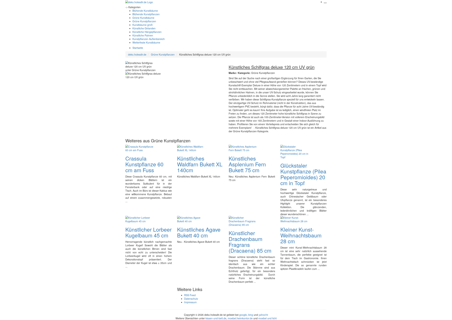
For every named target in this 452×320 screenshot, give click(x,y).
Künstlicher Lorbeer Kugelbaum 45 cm (148, 232)
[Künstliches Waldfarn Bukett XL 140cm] (191, 148)
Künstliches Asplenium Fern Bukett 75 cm (247, 164)
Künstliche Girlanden (144, 28)
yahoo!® (263, 314)
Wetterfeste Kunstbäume (146, 42)
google (243, 314)
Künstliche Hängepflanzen (147, 32)
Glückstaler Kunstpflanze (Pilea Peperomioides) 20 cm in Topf (303, 174)
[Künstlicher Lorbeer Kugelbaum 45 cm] (139, 219)
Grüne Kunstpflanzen (144, 21)
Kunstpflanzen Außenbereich (148, 39)
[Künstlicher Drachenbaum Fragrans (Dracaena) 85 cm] (243, 220)
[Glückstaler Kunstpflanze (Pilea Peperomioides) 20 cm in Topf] (294, 151)
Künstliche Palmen (142, 35)
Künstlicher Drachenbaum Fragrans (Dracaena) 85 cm (250, 241)
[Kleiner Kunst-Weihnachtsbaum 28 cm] (294, 219)
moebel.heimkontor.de (240, 318)
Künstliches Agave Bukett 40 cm (199, 232)
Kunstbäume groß (142, 25)
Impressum (190, 302)
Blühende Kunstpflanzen (146, 14)
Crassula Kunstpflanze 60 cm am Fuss (144, 164)
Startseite (137, 48)
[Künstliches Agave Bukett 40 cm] (191, 219)
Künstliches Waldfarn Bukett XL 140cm (199, 164)
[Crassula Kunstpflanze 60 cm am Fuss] (139, 148)
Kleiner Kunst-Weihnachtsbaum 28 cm (301, 235)
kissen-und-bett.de (216, 318)
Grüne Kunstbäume (143, 17)
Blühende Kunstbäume (145, 10)
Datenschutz (191, 298)
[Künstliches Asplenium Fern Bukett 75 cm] (243, 148)
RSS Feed (190, 295)
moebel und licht (267, 318)
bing (250, 314)
